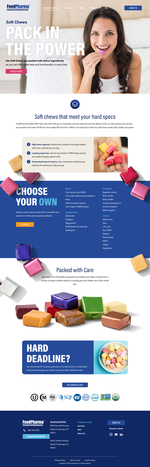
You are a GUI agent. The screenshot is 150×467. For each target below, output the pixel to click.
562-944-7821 (33, 430)
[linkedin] (121, 434)
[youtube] (116, 434)
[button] (106, 8)
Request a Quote (16, 71)
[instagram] (111, 434)
